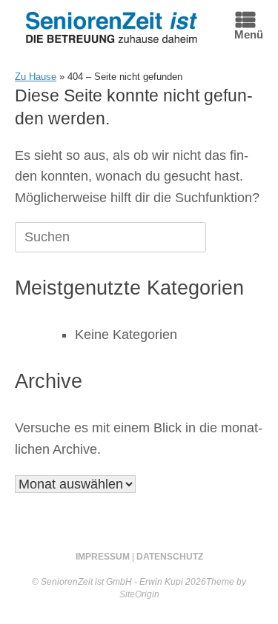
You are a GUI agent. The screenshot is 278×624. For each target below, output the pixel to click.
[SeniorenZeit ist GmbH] (111, 27)
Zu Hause (35, 76)
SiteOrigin (139, 594)
